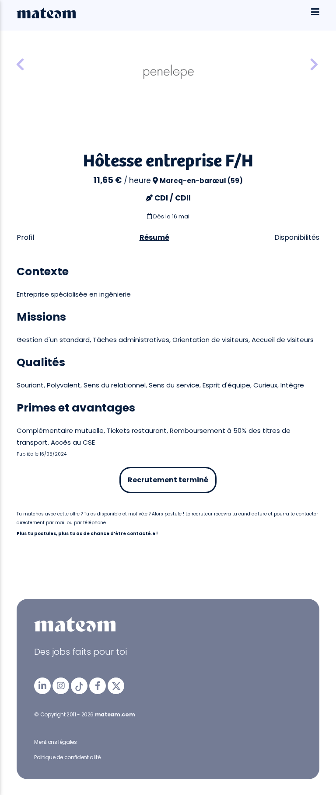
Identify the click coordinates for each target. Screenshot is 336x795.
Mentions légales (55, 742)
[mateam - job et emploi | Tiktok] (79, 685)
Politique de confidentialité (67, 757)
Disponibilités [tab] (296, 237)
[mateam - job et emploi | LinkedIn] (42, 685)
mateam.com (115, 714)
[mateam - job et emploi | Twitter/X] (116, 685)
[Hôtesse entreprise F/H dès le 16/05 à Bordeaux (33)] (20, 65)
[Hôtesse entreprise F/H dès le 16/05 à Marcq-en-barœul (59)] (314, 65)
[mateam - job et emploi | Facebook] (97, 685)
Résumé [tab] (154, 237)
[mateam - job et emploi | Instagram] (60, 685)
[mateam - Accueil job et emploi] (46, 16)
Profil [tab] (25, 237)
